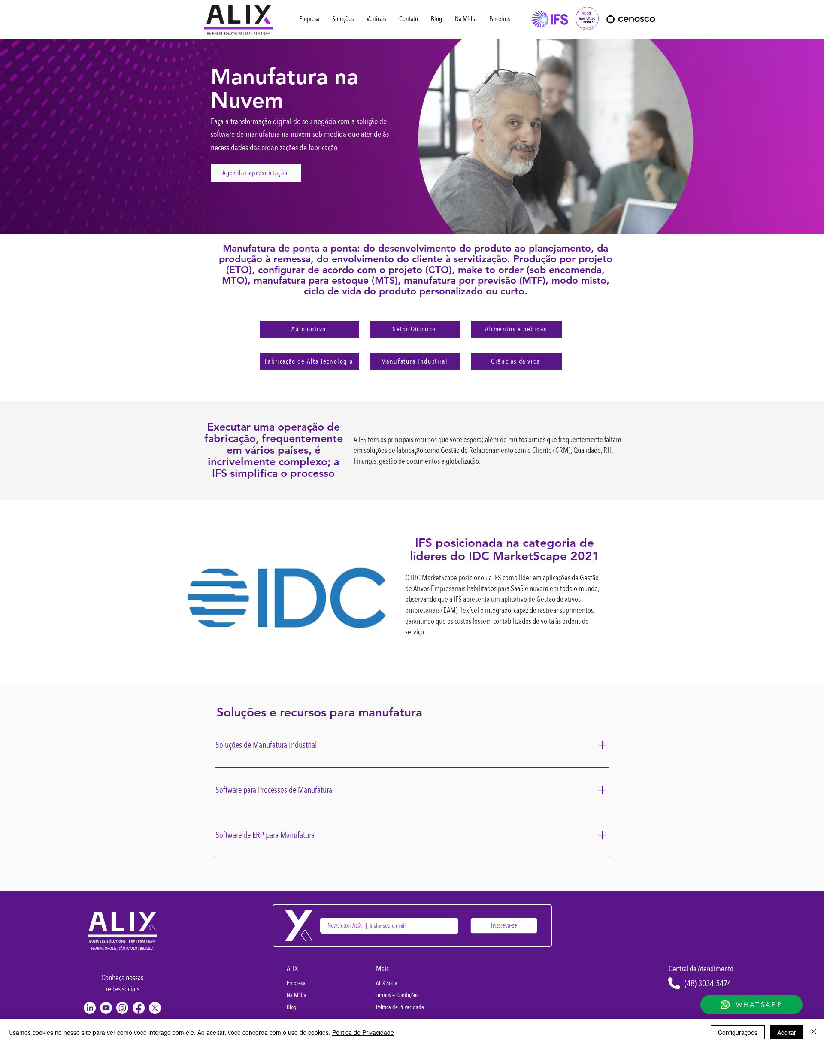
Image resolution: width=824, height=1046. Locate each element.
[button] (376, 19)
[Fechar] (814, 1032)
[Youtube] (106, 1008)
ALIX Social (387, 983)
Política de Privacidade (363, 1032)
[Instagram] (122, 1008)
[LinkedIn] (90, 1008)
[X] (155, 1008)
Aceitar (786, 1032)
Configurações (737, 1032)
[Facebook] (139, 1008)
